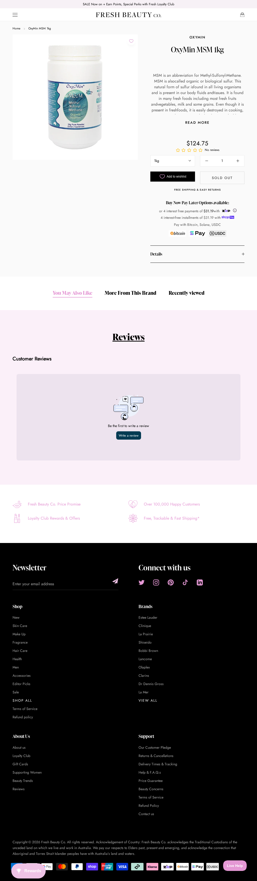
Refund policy (23, 717)
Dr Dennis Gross (151, 683)
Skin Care (20, 625)
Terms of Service (25, 708)
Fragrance (20, 642)
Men (16, 667)
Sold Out (222, 177)
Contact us (146, 813)
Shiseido (145, 642)
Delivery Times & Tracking (158, 764)
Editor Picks (21, 683)
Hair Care (20, 650)
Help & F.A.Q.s (150, 772)
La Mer (144, 692)
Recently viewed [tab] (187, 292)
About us (19, 747)
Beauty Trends (23, 780)
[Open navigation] (15, 15)
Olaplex (144, 667)
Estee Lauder (148, 617)
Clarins (144, 675)
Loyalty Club (21, 755)
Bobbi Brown (148, 650)
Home (16, 28)
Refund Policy (149, 805)
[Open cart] (242, 14)
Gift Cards (20, 764)
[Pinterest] (171, 582)
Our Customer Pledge (155, 747)
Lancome (145, 658)
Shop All (22, 700)
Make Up (19, 634)
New (16, 617)
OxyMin (197, 37)
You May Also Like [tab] (72, 292)
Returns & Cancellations (156, 755)
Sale (16, 692)
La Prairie (146, 634)
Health (17, 658)
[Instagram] (156, 582)
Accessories (22, 675)
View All (148, 700)
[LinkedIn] (200, 582)
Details (156, 254)
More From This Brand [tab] (130, 292)
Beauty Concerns (151, 788)
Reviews (128, 336)
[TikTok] (185, 582)
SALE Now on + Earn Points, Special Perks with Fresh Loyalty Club (128, 4)
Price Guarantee (151, 780)
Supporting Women (27, 772)
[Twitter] (142, 582)
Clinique (145, 625)
